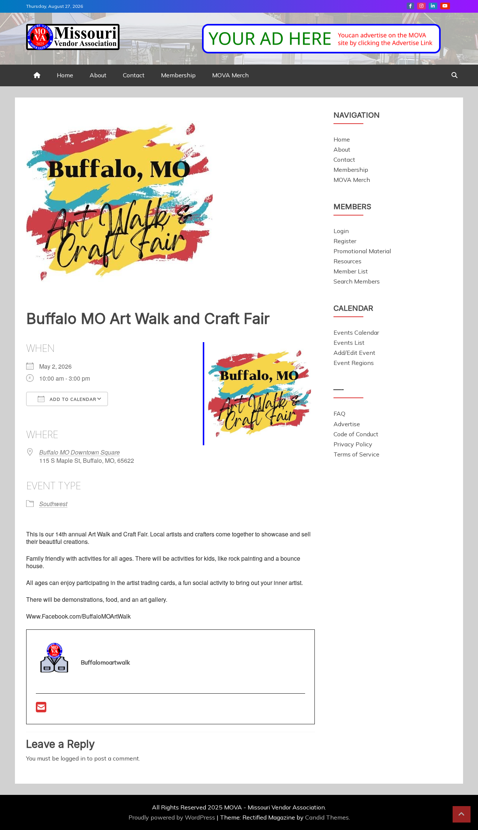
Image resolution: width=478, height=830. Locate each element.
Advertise (346, 424)
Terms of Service (356, 454)
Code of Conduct (355, 434)
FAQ (339, 413)
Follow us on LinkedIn (433, 6)
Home (65, 75)
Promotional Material (362, 251)
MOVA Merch (230, 75)
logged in (73, 758)
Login (341, 231)
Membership (178, 75)
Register (344, 241)
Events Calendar (356, 332)
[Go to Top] (462, 814)
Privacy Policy (352, 444)
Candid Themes (327, 817)
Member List (350, 271)
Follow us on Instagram (421, 6)
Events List (348, 342)
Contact (134, 75)
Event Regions (353, 362)
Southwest (53, 503)
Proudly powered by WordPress (172, 817)
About (98, 75)
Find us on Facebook (410, 6)
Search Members (356, 281)
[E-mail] (41, 709)
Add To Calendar (72, 399)
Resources (347, 261)
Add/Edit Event (354, 352)
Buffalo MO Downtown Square (79, 452)
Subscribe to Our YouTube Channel (445, 6)
